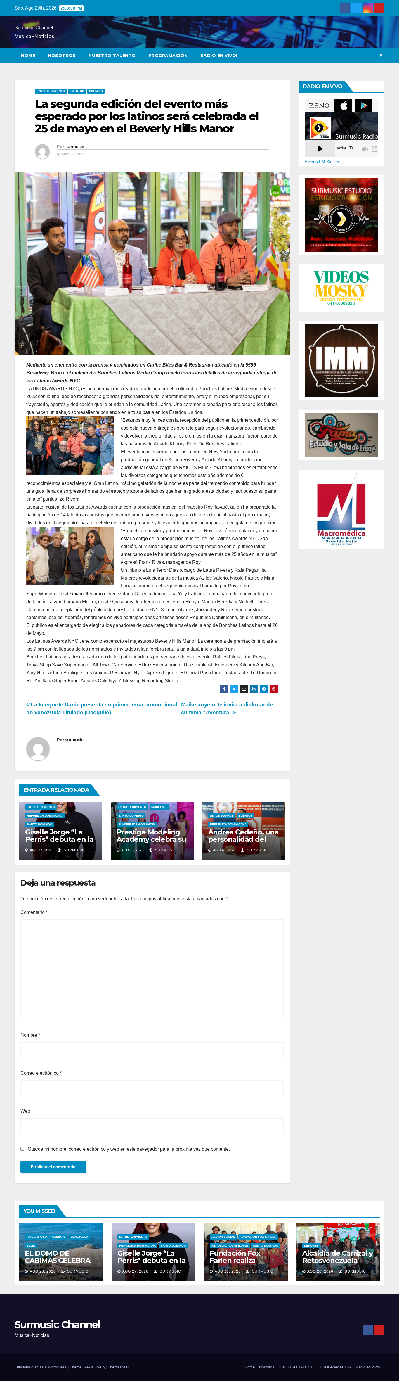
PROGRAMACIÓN (168, 55)
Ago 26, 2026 (228, 1271)
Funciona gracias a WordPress (41, 1367)
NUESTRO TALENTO (112, 55)
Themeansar (118, 1367)
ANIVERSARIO (37, 1236)
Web (25, 1111)
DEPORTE (311, 1245)
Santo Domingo (39, 824)
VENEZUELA (79, 1236)
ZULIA (31, 1245)
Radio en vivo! (219, 55)
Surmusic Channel (34, 27)
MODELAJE (159, 806)
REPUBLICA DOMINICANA (45, 815)
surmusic (74, 146)
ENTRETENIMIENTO (51, 91)
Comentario (34, 912)
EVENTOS (77, 91)
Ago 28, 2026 (43, 1271)
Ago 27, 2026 (135, 1271)
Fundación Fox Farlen (258, 1236)
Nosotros (62, 55)
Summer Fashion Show (136, 824)
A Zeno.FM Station (322, 161)
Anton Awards (221, 815)
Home (28, 55)
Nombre (30, 1035)
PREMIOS (96, 91)
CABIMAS (58, 1236)
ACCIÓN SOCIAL (223, 1236)
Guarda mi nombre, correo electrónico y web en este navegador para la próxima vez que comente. (129, 1149)
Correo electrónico (41, 1073)
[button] (381, 55)
